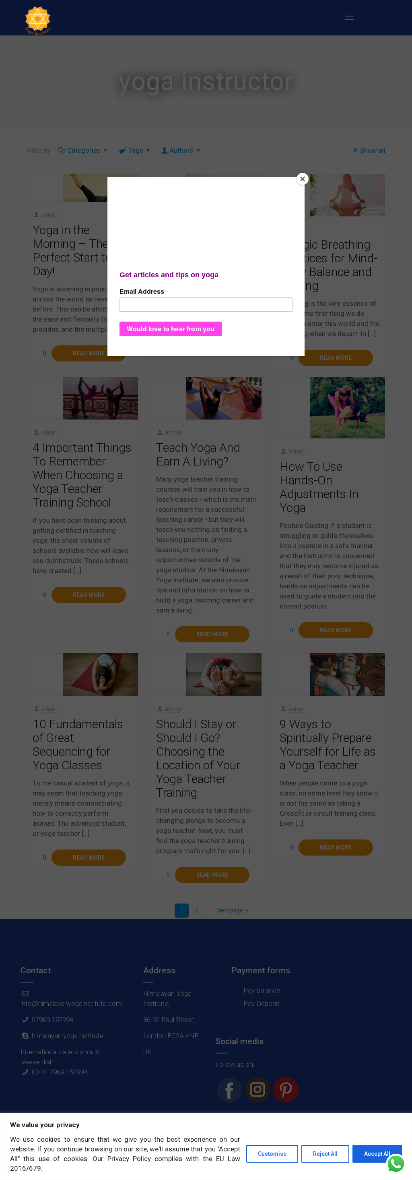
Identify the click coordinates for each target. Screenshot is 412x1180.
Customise (272, 1154)
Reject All (325, 1154)
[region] (206, 1146)
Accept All (377, 1154)
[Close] (303, 179)
